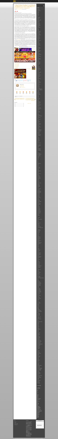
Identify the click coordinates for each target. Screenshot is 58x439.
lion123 (38, 110)
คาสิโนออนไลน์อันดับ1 (39, 409)
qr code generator (39, 188)
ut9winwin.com (38, 259)
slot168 (38, 218)
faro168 (28, 422)
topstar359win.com (39, 240)
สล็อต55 (38, 324)
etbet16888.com (38, 68)
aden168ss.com (38, 25)
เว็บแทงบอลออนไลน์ (39, 377)
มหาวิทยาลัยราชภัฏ (39, 310)
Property (43, 0)
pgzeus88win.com (39, 173)
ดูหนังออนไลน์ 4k (39, 284)
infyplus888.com (38, 94)
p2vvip (38, 147)
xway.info (38, 270)
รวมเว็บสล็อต (38, 313)
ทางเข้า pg (38, 294)
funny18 (38, 79)
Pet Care (41, 0)
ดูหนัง (30, 427)
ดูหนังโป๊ (37, 415)
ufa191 (38, 245)
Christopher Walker (22, 85)
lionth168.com (38, 111)
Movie (37, 136)
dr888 (37, 65)
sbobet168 (38, 202)
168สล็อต (38, 12)
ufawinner (38, 255)
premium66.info (38, 177)
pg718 (38, 159)
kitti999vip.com (38, 105)
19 (38, 425)
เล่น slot (38, 361)
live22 (37, 402)
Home (23, 0)
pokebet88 (38, 175)
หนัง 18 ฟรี (38, 350)
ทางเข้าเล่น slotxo (39, 298)
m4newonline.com (39, 123)
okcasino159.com (39, 145)
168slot (38, 11)
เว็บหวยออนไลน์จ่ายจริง (39, 375)
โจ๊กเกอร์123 (29, 436)
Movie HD (38, 137)
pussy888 (38, 403)
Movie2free (38, 138)
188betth (38, 14)
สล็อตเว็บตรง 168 (39, 340)
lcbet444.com (38, 109)
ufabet (37, 405)
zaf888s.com (38, 273)
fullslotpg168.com (39, 78)
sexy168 (38, 205)
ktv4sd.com (38, 106)
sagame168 (38, 199)
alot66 (37, 28)
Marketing (36, 0)
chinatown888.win (39, 56)
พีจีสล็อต (38, 307)
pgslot (37, 390)
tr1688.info (38, 241)
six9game (38, 214)
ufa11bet (38, 244)
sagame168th (38, 200)
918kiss (37, 395)
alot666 (38, 29)
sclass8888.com (38, 204)
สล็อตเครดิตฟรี (38, 337)
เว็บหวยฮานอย (38, 376)
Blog (25, 0)
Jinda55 (38, 95)
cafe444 (38, 52)
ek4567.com (38, 66)
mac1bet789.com (39, 124)
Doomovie (38, 64)
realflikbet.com (38, 190)
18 (37, 425)
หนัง (37, 349)
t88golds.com (38, 231)
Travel (26, 1)
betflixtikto (38, 42)
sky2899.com (38, 215)
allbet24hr (38, 26)
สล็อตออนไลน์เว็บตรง (39, 398)
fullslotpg (30, 422)
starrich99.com (38, 229)
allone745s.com (38, 27)
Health (33, 0)
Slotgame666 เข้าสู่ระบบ (39, 219)
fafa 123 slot (38, 70)
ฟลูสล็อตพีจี (38, 309)
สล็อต (27, 431)
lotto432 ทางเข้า (38, 119)
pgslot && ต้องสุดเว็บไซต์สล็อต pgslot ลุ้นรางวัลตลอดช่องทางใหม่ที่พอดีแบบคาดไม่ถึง (19, 99)
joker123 (38, 97)
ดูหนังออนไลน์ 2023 (39, 283)
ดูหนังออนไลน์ (38, 281)
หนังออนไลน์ (38, 352)
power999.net (38, 176)
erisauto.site (38, 67)
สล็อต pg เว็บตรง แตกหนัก (39, 321)
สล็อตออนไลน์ (38, 336)
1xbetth (38, 15)
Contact (28, 1)
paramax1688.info (39, 150)
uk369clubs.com (38, 257)
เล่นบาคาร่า (38, 362)
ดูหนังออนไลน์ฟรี (38, 285)
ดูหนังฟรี (38, 280)
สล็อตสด (38, 335)
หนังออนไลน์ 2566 (39, 353)
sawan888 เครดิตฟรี (39, 201)
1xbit (37, 16)
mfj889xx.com (38, 132)
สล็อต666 (38, 326)
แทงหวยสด (38, 381)
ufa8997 (38, 246)
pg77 (37, 160)
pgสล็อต (38, 174)
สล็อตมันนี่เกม (38, 334)
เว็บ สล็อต (38, 363)
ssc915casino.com (39, 226)
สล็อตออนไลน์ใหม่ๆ (38, 407)
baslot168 (38, 39)
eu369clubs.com (38, 69)
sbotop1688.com (39, 203)
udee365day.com (39, 243)
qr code (38, 187)
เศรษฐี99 (38, 378)
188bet (38, 13)
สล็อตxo (29, 433)
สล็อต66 (38, 325)
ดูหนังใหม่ (38, 286)
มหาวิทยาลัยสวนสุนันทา (39, 311)
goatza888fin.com (39, 82)
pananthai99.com (39, 148)
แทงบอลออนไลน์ (38, 380)
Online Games (38, 0)
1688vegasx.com (39, 10)
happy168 (27, 423)
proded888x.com (39, 178)
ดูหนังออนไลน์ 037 (39, 282)
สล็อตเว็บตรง (38, 338)
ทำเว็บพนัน (38, 299)
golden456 (38, 83)
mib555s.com (38, 133)
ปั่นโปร (37, 400)
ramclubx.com (38, 189)
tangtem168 (38, 232)
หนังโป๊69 (38, 354)
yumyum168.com (39, 272)
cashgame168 (38, 53)
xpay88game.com (39, 269)
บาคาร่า (38, 300)
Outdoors (27, 0)
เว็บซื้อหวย (38, 364)
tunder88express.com (39, 242)
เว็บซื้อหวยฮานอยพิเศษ (39, 365)
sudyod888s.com (39, 230)
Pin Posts (30, 1)
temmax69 (29, 427)
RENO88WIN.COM (39, 191)
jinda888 (38, 96)
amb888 (38, 30)
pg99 (37, 161)
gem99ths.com (38, 81)
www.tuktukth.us (38, 267)
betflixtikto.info (38, 43)
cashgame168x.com (39, 54)
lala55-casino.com (39, 107)
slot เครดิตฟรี (38, 217)
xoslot (37, 268)
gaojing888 (38, 80)
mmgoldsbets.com (39, 134)
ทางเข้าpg (38, 296)
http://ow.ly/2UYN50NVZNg (16, 63)
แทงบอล (38, 379)
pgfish (37, 162)
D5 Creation (36, 438)
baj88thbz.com (38, 37)
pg (37, 151)
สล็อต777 (38, 327)
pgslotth (38, 172)
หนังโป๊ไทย (38, 416)
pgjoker (38, 165)
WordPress (42, 438)
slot (37, 216)
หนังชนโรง (38, 351)
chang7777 (38, 55)
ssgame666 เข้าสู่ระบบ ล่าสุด (40, 227)
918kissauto (27, 422)
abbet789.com (38, 24)
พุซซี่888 (38, 308)
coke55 (38, 57)
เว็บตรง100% (38, 366)
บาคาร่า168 (29, 429)
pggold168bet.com (39, 163)
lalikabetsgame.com (39, 108)
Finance (32, 0)
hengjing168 (29, 423)
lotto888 (38, 120)
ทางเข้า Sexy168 (39, 295)
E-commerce (30, 0)
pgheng (38, 164)
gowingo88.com (38, 84)
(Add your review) (29, 103)
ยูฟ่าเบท (38, 312)
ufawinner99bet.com (39, 256)
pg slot (31, 425)
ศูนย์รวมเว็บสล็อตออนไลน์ (39, 410)
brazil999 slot (38, 51)
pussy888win (38, 186)
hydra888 (38, 91)
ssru (37, 228)
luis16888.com (38, 121)
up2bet (38, 258)
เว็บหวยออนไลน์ (38, 399)
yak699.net (38, 271)
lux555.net (38, 122)
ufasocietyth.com (39, 253)
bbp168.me (38, 41)
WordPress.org (15, 424)
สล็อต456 (38, 323)
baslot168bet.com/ (39, 40)
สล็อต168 (38, 322)
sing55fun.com (38, 213)
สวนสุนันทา (38, 348)
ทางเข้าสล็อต (38, 297)
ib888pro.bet (38, 92)
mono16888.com (39, 135)
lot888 (37, 118)
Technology (24, 1)
